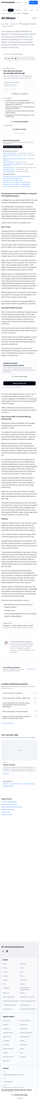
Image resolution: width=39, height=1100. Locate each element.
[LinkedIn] (7, 951)
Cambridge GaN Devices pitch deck (12, 164)
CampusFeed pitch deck (9, 171)
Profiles (5, 968)
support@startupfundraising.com (13, 1075)
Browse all (22, 1057)
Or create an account (19, 129)
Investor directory (16, 784)
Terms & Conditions (25, 1020)
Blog (21, 976)
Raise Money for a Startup (27, 997)
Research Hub (5, 812)
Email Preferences (25, 1036)
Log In (26, 2)
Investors (5, 980)
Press (21, 1053)
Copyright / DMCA (8, 1032)
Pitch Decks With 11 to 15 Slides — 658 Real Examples (16, 182)
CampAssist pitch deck (8, 169)
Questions (5, 972)
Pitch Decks (18, 10)
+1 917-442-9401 (8, 1082)
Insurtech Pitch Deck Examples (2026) (12, 178)
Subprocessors (7, 1036)
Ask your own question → (7, 723)
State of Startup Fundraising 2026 (11, 807)
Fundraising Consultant (9, 1005)
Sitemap (22, 1041)
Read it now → (6, 773)
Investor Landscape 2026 (9, 802)
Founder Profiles (16, 13)
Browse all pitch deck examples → (12, 147)
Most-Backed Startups (8, 809)
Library (4, 10)
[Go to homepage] (8, 3)
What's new (6, 1061)
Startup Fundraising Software (11, 1001)
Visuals (22, 972)
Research (22, 993)
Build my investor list (19, 383)
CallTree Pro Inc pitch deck (9, 153)
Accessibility (6, 1041)
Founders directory (29, 784)
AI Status (5, 1053)
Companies (6, 988)
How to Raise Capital (8, 997)
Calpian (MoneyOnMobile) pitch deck (12, 155)
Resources (19, 2)
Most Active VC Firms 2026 (9, 804)
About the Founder (8, 1057)
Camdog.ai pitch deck (8, 167)
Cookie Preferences (8, 1049)
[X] (3, 951)
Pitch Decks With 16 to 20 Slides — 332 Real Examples (16, 184)
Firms (4, 984)
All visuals (5, 976)
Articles (11, 10)
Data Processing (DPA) (26, 1032)
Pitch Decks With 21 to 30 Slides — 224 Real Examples (16, 186)
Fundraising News (25, 1005)
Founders (22, 984)
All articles (6, 784)
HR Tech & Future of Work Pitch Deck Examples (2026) (16, 176)
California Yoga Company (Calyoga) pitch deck (14, 158)
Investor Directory (6, 814)
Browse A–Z (6, 993)
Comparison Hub (8, 786)
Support (22, 1049)
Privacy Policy (6, 1020)
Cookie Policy (23, 1024)
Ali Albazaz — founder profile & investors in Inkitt (18, 625)
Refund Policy (23, 1028)
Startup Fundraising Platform (28, 1001)
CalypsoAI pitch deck (8, 162)
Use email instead (7, 125)
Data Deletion (23, 1045)
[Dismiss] (37, 1090)
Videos (25, 10)
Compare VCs (23, 980)
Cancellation (6, 1028)
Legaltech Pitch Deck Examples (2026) (12, 180)
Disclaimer (5, 1024)
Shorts (31, 10)
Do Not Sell (6, 1045)
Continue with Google (20, 121)
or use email (19, 1098)
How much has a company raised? (24, 988)
